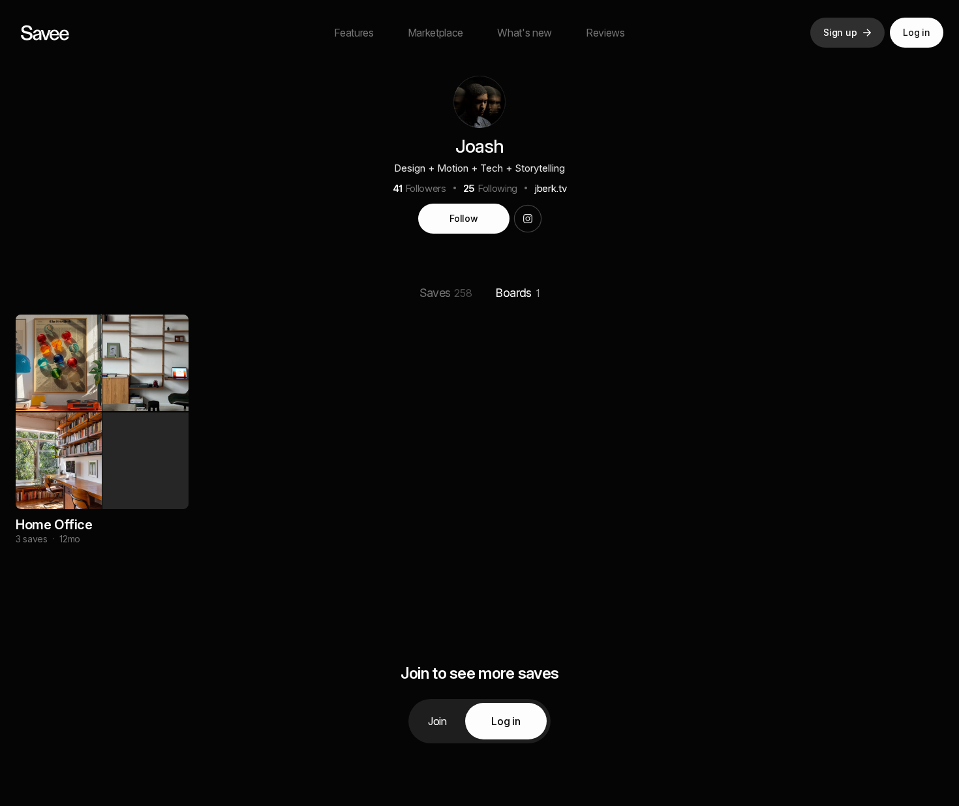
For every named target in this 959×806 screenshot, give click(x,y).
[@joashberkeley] (528, 219)
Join (437, 721)
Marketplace (435, 32)
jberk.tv (550, 188)
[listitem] (102, 445)
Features (353, 32)
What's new (524, 32)
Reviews (605, 32)
